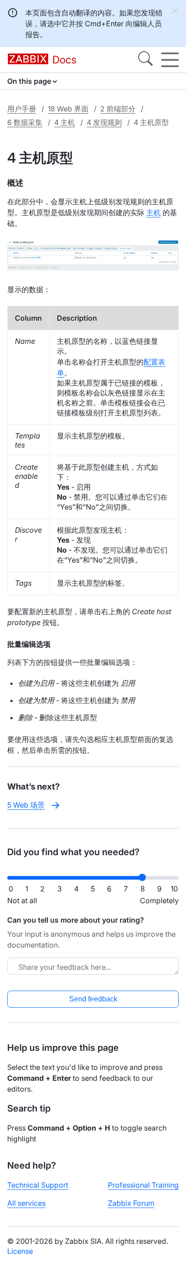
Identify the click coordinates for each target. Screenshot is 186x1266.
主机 (153, 212)
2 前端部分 (117, 108)
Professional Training (143, 1184)
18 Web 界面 (68, 108)
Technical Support (37, 1184)
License (20, 1251)
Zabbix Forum (131, 1203)
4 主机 (64, 122)
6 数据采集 (24, 122)
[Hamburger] (170, 60)
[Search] (145, 59)
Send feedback (93, 999)
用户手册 (21, 108)
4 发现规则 (104, 122)
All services (26, 1203)
